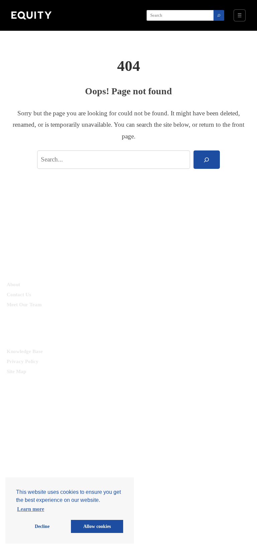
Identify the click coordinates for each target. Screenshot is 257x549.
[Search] (218, 15)
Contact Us (19, 294)
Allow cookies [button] (97, 526)
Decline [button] (42, 526)
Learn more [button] (30, 509)
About (13, 284)
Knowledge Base (25, 351)
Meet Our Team (24, 304)
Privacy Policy (22, 361)
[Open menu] (240, 15)
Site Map (16, 371)
